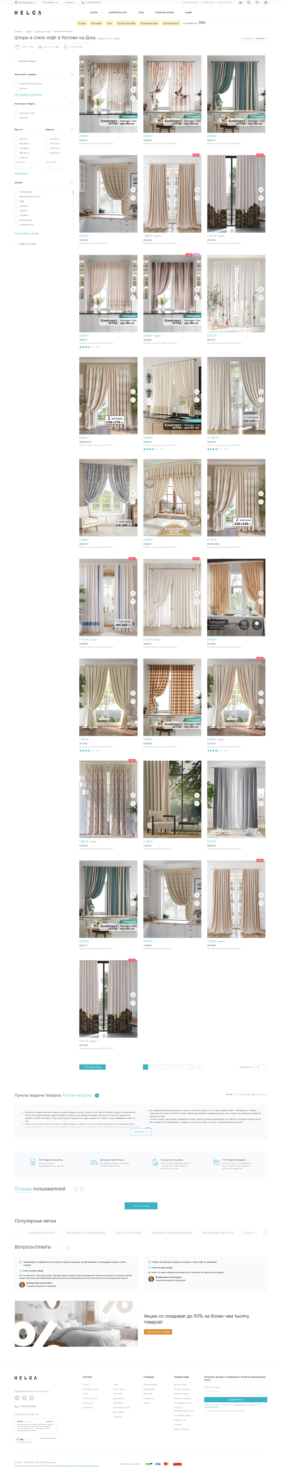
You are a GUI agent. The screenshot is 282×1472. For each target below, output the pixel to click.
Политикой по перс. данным (244, 1405)
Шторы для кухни (126, 23)
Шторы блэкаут (171, 23)
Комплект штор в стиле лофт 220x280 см (160, 647)
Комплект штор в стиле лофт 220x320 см (224, 445)
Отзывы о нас (180, 1420)
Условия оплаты (181, 1394)
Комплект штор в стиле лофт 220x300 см (96, 747)
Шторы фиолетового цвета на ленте (218, 1233)
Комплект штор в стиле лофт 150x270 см (224, 243)
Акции (188, 12)
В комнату (117, 1394)
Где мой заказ (180, 1385)
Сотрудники (148, 1398)
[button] (84, 94)
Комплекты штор (118, 12)
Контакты (69, 2)
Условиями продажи (211, 1407)
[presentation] (265, 1233)
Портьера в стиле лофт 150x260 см (157, 849)
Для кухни (87, 1407)
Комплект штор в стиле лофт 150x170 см (224, 647)
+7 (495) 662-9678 (27, 1406)
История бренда (150, 1385)
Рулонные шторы (164, 12)
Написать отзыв (141, 1206)
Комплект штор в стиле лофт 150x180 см (96, 143)
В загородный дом (121, 1407)
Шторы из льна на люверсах (129, 1233)
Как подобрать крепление (28, 94)
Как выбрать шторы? (183, 1403)
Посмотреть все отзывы (48, 1438)
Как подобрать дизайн (26, 233)
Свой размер (20, 162)
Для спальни (119, 1389)
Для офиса (118, 1403)
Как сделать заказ (182, 1415)
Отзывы (23, 1188)
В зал (115, 1385)
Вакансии (147, 1394)
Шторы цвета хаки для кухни (42, 1233)
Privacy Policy (68, 1466)
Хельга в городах (181, 1429)
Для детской (118, 1398)
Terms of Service (86, 1466)
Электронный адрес (212, 1387)
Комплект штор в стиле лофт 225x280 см (96, 547)
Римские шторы (90, 1398)
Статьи (146, 1403)
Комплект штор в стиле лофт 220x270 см (96, 445)
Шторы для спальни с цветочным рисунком (85, 1233)
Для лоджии (118, 1412)
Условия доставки (182, 1389)
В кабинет (117, 1417)
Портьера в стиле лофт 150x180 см (93, 243)
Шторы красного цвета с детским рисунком (171, 1233)
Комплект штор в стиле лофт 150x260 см (224, 343)
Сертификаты (149, 1389)
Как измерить (22, 173)
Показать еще (92, 1067)
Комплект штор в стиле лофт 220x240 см (224, 547)
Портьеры (96, 23)
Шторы (94, 12)
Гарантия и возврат (182, 1398)
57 (193, 1067)
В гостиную (88, 1403)
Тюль (141, 12)
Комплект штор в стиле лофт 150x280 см (160, 243)
